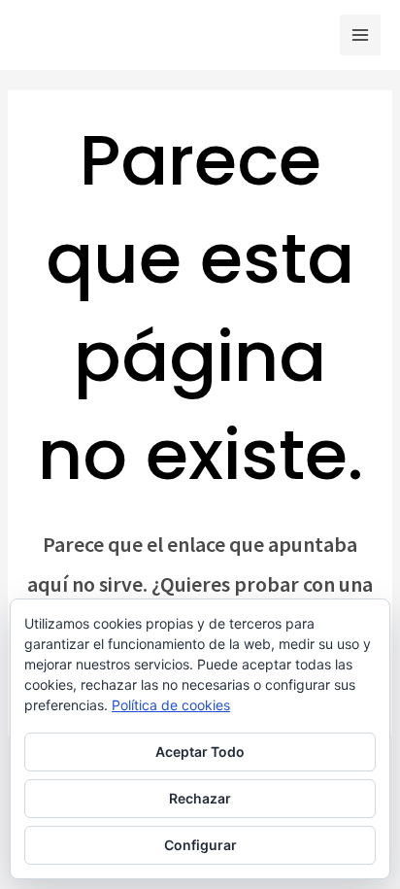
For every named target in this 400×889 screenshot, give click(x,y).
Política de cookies (171, 705)
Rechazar (200, 798)
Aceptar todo (200, 751)
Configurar (200, 845)
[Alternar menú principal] (360, 35)
